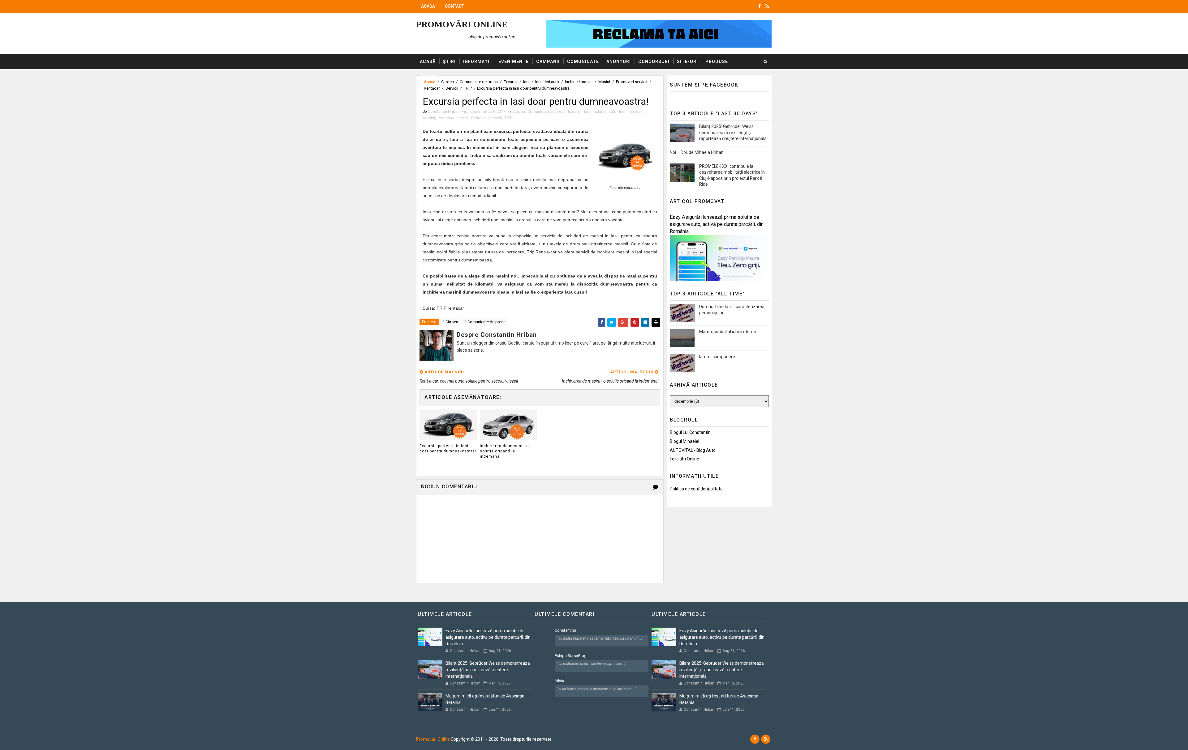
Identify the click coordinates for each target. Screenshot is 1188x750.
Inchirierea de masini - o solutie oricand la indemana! (504, 451)
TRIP (468, 88)
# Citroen (450, 322)
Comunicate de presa (546, 111)
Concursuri (653, 61)
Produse (716, 61)
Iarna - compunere (717, 356)
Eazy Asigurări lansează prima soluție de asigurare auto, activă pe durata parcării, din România (717, 224)
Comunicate (583, 61)
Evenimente (513, 61)
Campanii (548, 61)
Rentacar (432, 88)
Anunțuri (618, 61)
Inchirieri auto (605, 111)
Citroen (518, 111)
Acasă (428, 6)
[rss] (767, 6)
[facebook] (759, 6)
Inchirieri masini (633, 111)
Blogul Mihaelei (684, 441)
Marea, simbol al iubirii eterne (727, 331)
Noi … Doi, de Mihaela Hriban (697, 152)
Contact (454, 6)
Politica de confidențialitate (696, 488)
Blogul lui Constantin (690, 432)
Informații (477, 61)
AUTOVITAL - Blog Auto (693, 450)
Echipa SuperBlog (571, 655)
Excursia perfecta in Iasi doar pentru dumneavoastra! (448, 448)
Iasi (587, 111)
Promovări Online (462, 24)
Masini (429, 118)
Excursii (575, 111)
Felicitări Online (684, 458)
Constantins (565, 630)
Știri (449, 61)
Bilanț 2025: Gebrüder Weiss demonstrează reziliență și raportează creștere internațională (733, 132)
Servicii (430, 76)
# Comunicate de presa (485, 322)
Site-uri (687, 61)
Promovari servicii (453, 118)
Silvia (559, 681)
